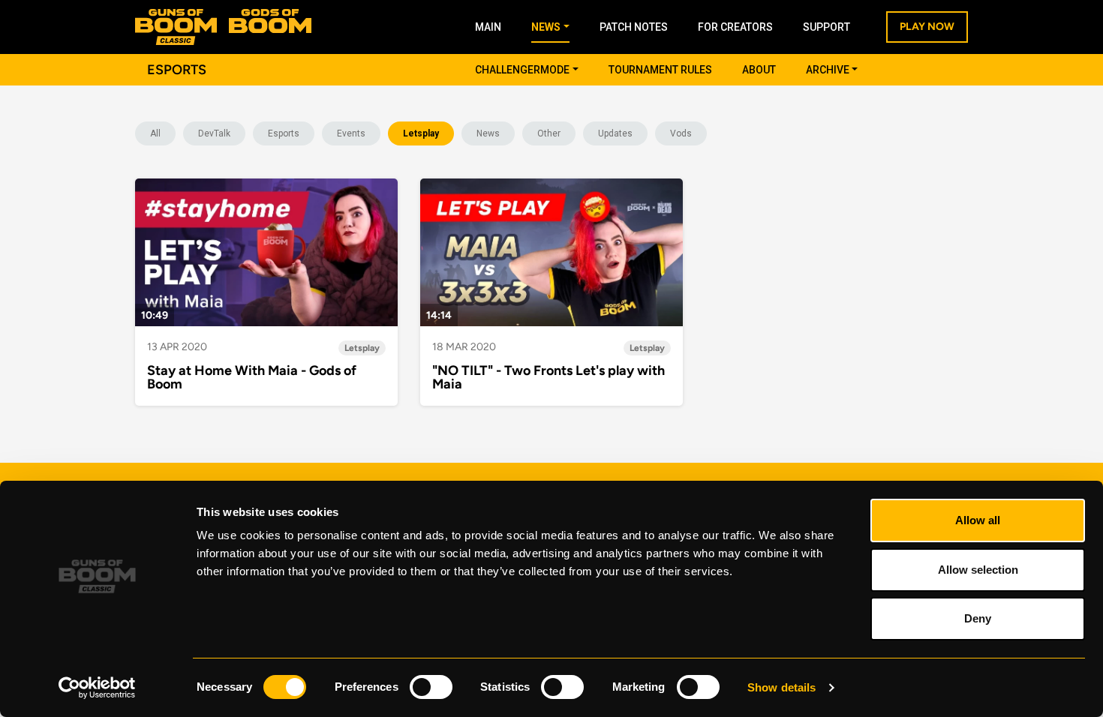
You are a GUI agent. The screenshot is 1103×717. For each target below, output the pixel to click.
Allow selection (978, 569)
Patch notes (634, 27)
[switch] (431, 687)
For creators (735, 27)
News (488, 133)
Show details (781, 687)
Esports (283, 133)
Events (351, 133)
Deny (977, 618)
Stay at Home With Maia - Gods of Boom (251, 377)
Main (488, 27)
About (759, 70)
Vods (681, 133)
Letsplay (421, 133)
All (155, 133)
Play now (927, 26)
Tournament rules (660, 70)
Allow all (977, 520)
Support (826, 27)
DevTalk (214, 133)
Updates (615, 133)
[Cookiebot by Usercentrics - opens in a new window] (97, 687)
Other (549, 133)
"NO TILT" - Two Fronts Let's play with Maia (548, 377)
